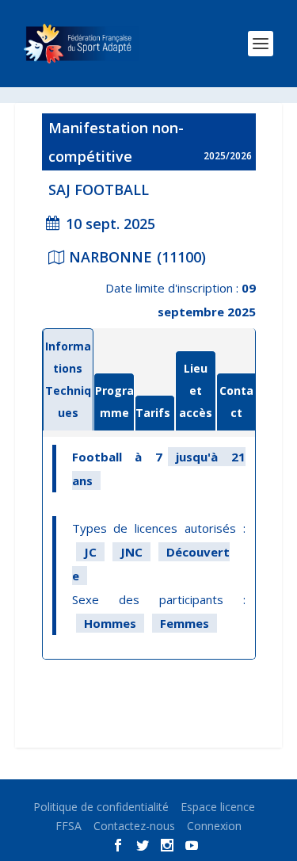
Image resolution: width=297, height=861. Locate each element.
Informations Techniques (68, 379)
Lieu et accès (195, 390)
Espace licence (218, 806)
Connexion (214, 825)
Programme (114, 401)
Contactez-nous (134, 825)
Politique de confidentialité (101, 806)
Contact (236, 401)
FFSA (68, 825)
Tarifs (152, 412)
